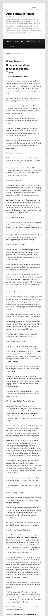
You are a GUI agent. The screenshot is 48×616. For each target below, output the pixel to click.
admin (26, 76)
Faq (39, 41)
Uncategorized (17, 614)
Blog (22, 41)
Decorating (32, 614)
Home (9, 41)
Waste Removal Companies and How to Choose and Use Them (18, 67)
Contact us (30, 41)
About (16, 41)
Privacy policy (11, 46)
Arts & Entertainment (20, 13)
